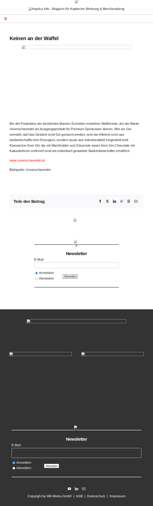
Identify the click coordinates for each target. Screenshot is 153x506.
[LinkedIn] (114, 201)
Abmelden (46, 278)
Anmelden (46, 273)
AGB (79, 496)
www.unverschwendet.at (27, 160)
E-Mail (39, 259)
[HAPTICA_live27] (40, 353)
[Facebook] (100, 201)
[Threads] (128, 201)
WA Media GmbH (59, 496)
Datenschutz (96, 496)
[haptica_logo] (76, 9)
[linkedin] (76, 488)
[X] (107, 201)
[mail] (83, 488)
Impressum (118, 496)
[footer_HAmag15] (112, 353)
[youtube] (69, 488)
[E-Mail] (135, 201)
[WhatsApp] (121, 201)
